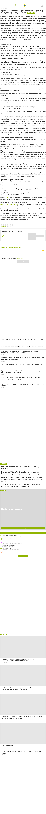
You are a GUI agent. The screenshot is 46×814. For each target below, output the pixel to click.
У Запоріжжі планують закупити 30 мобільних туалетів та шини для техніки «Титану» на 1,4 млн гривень (20, 378)
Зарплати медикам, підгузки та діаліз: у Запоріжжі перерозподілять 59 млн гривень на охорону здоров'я (23, 358)
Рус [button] (42, 5)
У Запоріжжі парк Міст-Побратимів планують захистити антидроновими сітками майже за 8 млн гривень (22, 340)
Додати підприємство (23, 555)
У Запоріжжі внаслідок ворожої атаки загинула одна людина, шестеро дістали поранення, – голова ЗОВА (21, 485)
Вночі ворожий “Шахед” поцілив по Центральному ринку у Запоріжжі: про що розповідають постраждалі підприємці (20, 473)
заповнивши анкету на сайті (9, 204)
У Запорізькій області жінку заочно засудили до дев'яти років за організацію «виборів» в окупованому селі (19, 351)
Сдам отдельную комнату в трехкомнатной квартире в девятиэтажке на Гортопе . (22, 752)
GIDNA (7, 197)
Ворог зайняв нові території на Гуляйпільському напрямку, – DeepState (20, 467)
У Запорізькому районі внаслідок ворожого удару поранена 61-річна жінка (22, 346)
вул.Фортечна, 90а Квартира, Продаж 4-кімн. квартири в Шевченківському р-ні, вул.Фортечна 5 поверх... (18, 660)
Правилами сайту (20, 258)
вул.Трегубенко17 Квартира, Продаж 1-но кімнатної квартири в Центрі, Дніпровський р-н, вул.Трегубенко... (22, 717)
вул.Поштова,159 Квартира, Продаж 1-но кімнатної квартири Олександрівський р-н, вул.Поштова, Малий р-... (19, 688)
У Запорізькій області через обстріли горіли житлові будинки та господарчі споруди (23, 385)
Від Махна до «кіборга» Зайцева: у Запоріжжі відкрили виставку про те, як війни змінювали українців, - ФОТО (22, 371)
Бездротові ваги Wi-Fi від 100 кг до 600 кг (14, 745)
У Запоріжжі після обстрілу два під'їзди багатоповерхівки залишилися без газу (22, 365)
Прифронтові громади (11, 509)
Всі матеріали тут (23, 528)
